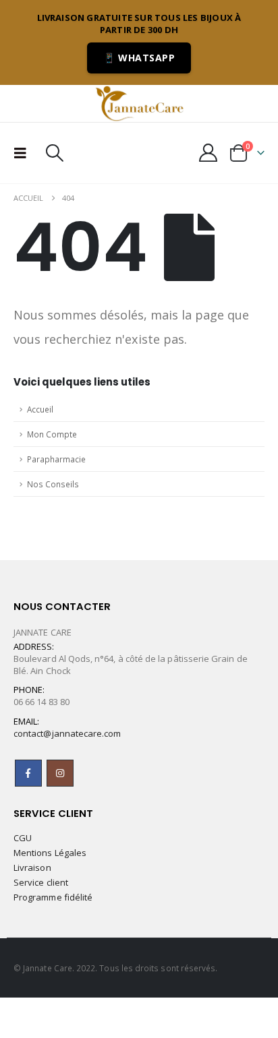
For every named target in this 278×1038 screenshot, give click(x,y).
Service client (40, 882)
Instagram (60, 773)
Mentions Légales (49, 853)
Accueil (40, 409)
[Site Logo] (139, 103)
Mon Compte (52, 434)
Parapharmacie (56, 459)
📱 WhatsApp (139, 57)
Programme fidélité (52, 897)
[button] (24, 153)
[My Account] (208, 153)
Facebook (28, 773)
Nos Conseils (53, 484)
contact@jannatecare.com (67, 733)
